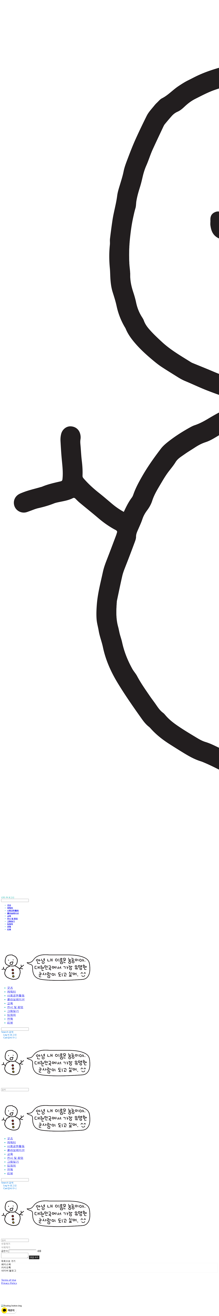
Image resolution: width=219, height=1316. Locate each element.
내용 (39, 1251)
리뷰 (9, 929)
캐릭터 (10, 908)
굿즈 (9, 905)
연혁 (9, 927)
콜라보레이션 (13, 913)
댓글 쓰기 (34, 1257)
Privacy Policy (9, 1283)
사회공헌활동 (13, 910)
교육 (9, 916)
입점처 (10, 924)
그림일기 (11, 921)
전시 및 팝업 (12, 918)
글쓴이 (4, 1251)
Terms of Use (8, 1279)
